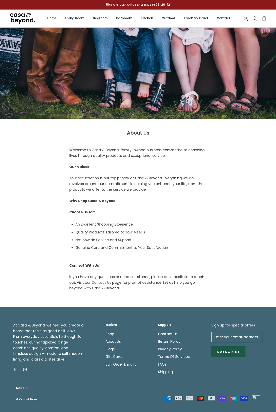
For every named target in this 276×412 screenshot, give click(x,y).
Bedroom (100, 18)
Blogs (110, 349)
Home (52, 18)
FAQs (162, 364)
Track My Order (196, 18)
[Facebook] (15, 369)
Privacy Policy (170, 349)
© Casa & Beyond (28, 399)
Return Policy (169, 341)
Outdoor (168, 18)
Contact (223, 18)
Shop (109, 334)
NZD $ (20, 388)
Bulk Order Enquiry (121, 364)
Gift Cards (114, 356)
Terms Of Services (174, 356)
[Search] (255, 18)
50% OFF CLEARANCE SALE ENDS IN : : (138, 5)
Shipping (165, 371)
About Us (113, 341)
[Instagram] (25, 369)
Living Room (74, 18)
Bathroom (124, 18)
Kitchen (147, 18)
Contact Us (101, 282)
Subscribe (228, 352)
